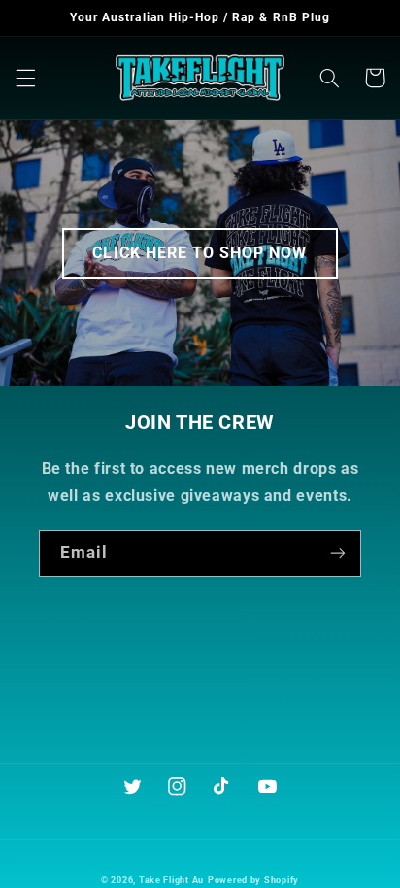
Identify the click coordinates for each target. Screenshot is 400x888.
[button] (25, 77)
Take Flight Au (171, 880)
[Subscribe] (338, 553)
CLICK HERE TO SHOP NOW (199, 253)
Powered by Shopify (253, 880)
